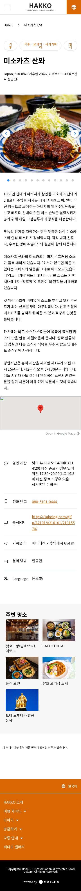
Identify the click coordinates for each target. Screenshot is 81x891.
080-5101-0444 (44, 501)
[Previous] (6, 134)
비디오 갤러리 (14, 847)
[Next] (75, 134)
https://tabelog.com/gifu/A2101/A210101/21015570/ (53, 522)
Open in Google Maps (60, 433)
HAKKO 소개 (13, 802)
